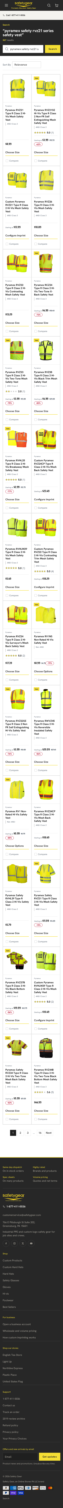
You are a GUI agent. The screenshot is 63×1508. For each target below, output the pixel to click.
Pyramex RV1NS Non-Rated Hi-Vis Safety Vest (43, 640)
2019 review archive (14, 1418)
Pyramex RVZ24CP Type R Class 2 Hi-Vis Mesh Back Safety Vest (44, 816)
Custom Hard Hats (13, 1267)
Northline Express (13, 1368)
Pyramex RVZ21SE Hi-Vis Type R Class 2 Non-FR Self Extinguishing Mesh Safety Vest (45, 116)
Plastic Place (10, 1375)
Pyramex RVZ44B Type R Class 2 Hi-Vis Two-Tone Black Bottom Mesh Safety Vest (45, 1076)
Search (53, 49)
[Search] (49, 5)
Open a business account (17, 1324)
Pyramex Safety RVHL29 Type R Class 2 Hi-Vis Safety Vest (17, 900)
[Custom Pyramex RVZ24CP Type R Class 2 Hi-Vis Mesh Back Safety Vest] (46, 439)
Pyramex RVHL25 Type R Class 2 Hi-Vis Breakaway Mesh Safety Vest (17, 465)
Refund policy (10, 1425)
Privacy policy (10, 1432)
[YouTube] (31, 1243)
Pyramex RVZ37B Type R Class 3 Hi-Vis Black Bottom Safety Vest (15, 987)
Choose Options (43, 671)
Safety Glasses (11, 1280)
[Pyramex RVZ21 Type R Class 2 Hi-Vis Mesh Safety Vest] (17, 88)
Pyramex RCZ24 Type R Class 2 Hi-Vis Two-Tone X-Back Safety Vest (44, 289)
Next (49, 1133)
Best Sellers (9, 1307)
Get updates (50, 1456)
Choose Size (12, 152)
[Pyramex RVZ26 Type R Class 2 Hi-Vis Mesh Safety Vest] (46, 180)
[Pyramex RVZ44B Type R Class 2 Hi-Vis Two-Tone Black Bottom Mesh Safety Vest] (46, 1048)
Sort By (7, 64)
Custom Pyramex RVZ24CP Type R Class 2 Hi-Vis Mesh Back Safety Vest (45, 465)
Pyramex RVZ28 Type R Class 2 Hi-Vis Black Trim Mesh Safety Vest (45, 377)
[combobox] (23, 49)
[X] (22, 1243)
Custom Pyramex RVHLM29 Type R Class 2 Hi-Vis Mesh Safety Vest (45, 987)
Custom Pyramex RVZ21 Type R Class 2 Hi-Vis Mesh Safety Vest (17, 206)
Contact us (9, 1405)
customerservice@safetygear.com (22, 1215)
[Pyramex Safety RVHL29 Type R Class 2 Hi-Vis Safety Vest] (17, 874)
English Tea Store (12, 1355)
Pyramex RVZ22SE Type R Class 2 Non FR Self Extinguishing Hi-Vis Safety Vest (17, 725)
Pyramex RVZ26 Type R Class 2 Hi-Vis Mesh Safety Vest (44, 206)
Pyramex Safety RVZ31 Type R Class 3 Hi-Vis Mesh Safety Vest (45, 900)
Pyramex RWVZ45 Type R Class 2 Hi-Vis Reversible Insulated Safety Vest (44, 727)
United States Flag (13, 1381)
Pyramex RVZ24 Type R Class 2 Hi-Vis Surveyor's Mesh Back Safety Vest (16, 641)
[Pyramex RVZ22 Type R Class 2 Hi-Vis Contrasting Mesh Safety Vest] (17, 263)
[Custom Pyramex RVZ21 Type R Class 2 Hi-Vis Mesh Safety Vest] (17, 180)
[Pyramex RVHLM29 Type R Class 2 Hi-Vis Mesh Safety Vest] (17, 527)
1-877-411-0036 (16, 1206)
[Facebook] (6, 1243)
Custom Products (12, 1260)
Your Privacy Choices (15, 1438)
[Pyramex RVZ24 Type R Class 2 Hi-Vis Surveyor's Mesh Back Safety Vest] (17, 615)
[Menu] (6, 5)
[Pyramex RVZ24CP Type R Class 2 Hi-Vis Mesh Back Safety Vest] (46, 790)
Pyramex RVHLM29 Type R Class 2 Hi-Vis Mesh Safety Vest (16, 553)
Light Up (7, 1361)
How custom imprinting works (19, 1337)
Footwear (8, 1300)
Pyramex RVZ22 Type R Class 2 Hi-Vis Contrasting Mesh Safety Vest (15, 289)
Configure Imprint (15, 235)
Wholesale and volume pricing (19, 1331)
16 (39, 1133)
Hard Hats (8, 1273)
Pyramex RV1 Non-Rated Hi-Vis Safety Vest (16, 814)
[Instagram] (14, 1243)
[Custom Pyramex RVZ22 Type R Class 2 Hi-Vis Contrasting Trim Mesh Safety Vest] (46, 527)
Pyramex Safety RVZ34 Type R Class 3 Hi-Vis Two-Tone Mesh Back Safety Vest (16, 1076)
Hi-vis (6, 1293)
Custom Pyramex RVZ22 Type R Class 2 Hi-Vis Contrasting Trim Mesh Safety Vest (45, 555)
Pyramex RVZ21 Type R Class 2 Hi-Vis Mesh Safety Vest (15, 115)
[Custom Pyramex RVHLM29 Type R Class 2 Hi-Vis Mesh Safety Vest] (46, 961)
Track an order (11, 1412)
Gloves (7, 1287)
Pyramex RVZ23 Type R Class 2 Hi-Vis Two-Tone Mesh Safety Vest (16, 377)
